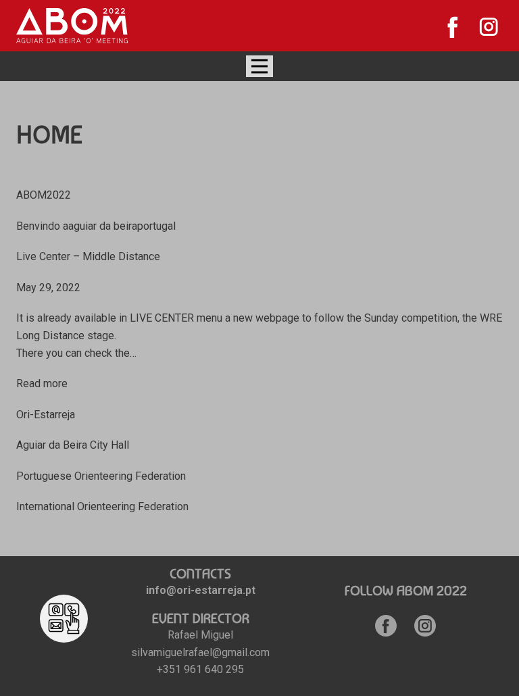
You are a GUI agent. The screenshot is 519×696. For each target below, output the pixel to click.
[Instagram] (488, 26)
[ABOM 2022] (72, 25)
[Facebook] (453, 26)
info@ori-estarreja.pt (200, 590)
